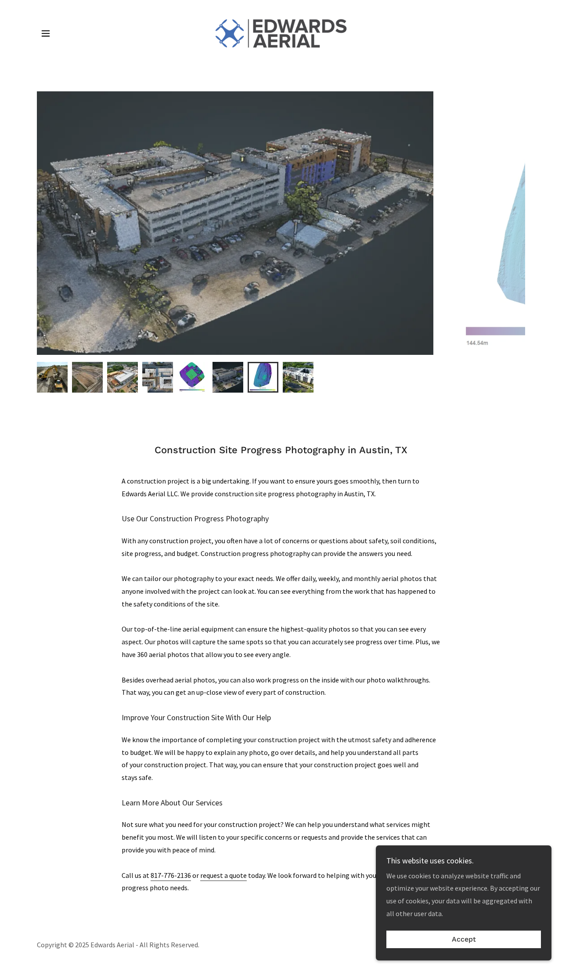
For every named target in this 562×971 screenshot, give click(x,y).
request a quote (223, 875)
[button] (45, 33)
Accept (464, 939)
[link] (281, 32)
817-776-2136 (171, 875)
